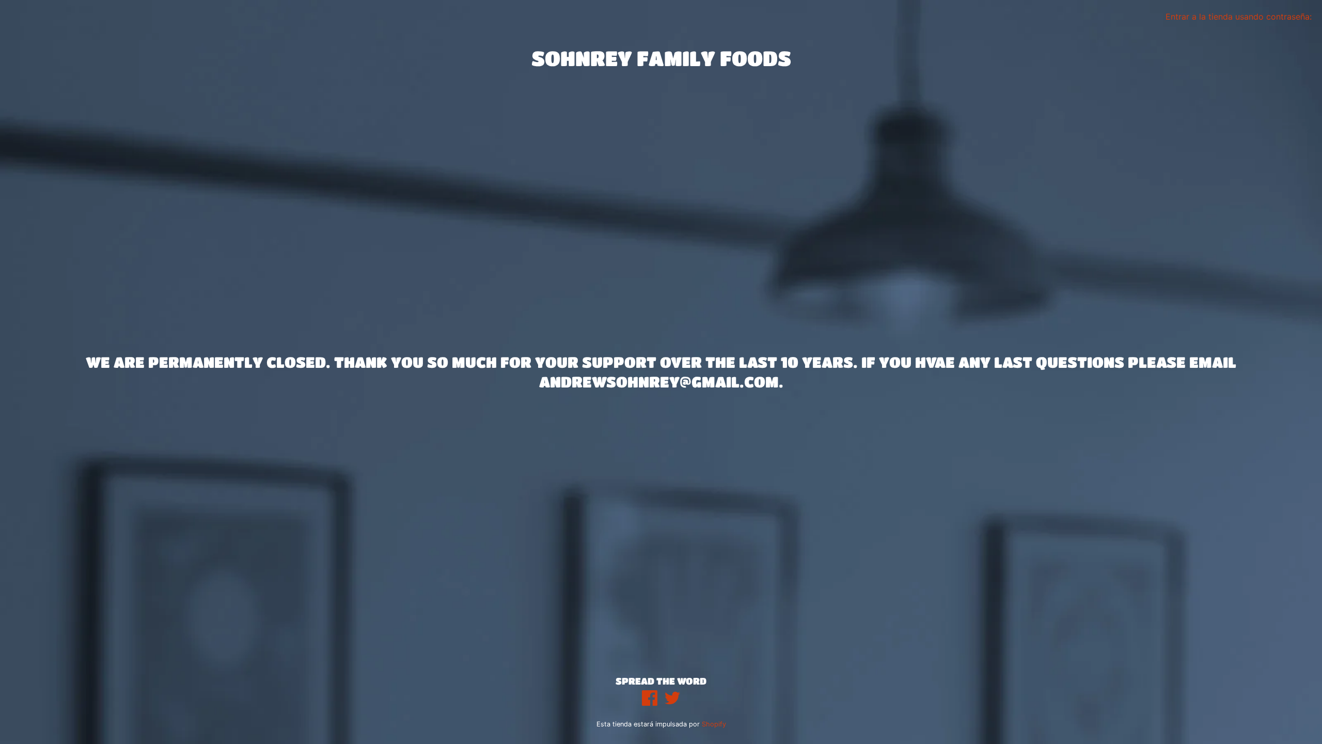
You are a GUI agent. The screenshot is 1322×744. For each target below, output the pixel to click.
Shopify (714, 724)
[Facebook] (649, 699)
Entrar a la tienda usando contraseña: (1239, 16)
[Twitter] (672, 699)
